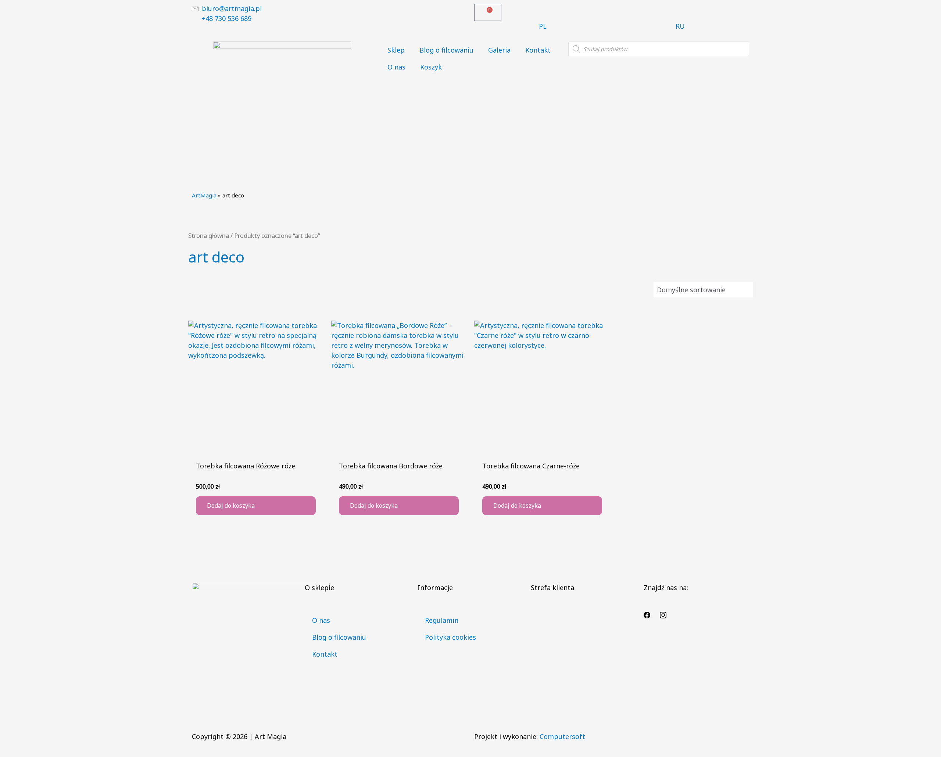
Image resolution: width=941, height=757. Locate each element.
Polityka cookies (450, 637)
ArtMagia (204, 195)
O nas (396, 67)
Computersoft (562, 736)
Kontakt (538, 50)
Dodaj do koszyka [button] (231, 505)
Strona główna (208, 235)
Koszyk (431, 67)
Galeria (499, 50)
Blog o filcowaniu (446, 50)
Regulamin (441, 620)
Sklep (396, 50)
